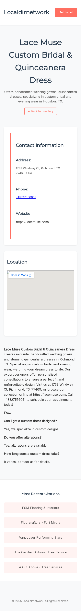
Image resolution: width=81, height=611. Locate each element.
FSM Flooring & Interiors (40, 508)
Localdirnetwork (26, 12)
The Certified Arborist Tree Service (40, 552)
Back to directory (40, 111)
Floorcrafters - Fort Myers (40, 522)
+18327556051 (26, 197)
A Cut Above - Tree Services (40, 567)
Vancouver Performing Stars (40, 537)
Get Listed (66, 12)
